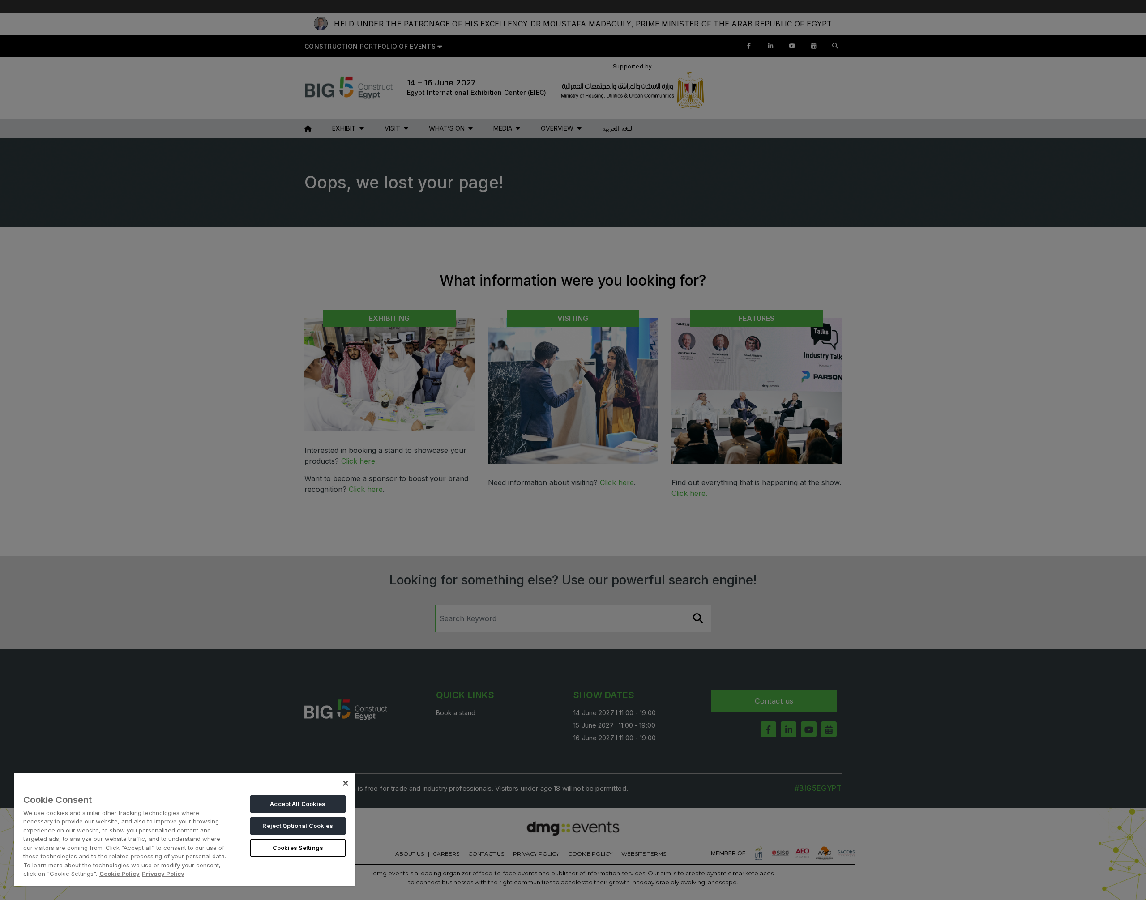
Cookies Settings (298, 847)
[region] (184, 829)
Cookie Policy (119, 873)
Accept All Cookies (297, 803)
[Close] (345, 783)
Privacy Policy (163, 873)
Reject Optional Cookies (297, 825)
